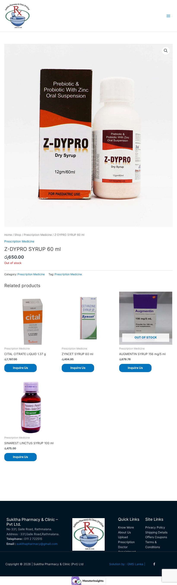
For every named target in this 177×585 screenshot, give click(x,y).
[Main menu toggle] (168, 16)
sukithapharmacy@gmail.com (37, 544)
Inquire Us (20, 368)
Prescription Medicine (38, 234)
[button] (166, 51)
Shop (17, 234)
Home (8, 234)
